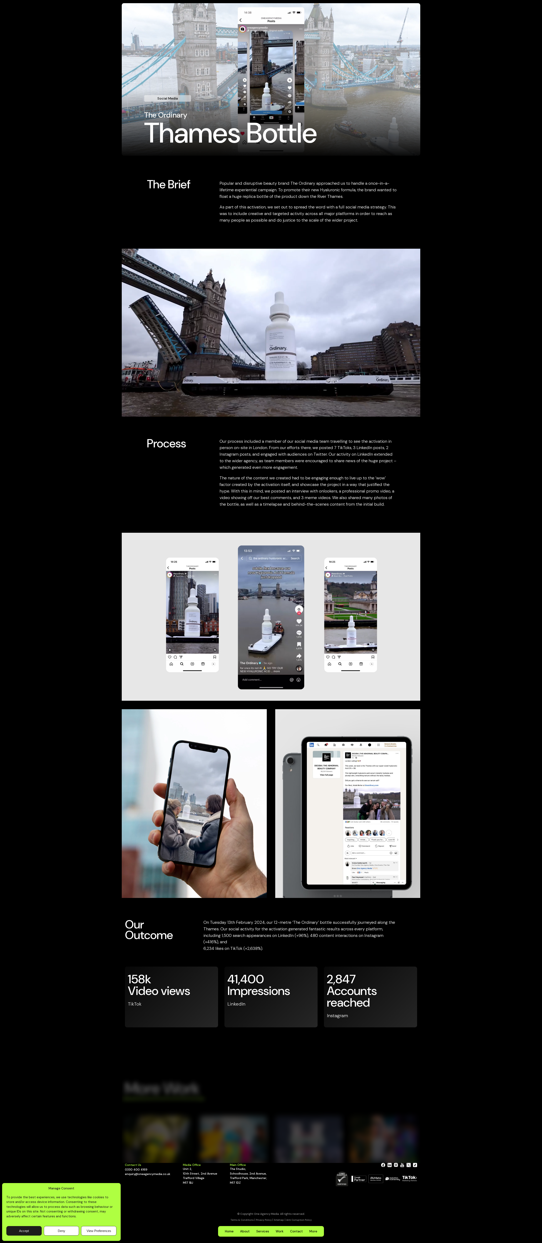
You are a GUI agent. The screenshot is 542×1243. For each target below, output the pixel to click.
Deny (61, 1231)
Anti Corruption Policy (299, 1219)
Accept (24, 1231)
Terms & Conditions (242, 1219)
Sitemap (279, 1219)
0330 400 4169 (136, 1169)
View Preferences (99, 1231)
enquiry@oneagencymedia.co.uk (147, 1174)
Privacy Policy (264, 1219)
